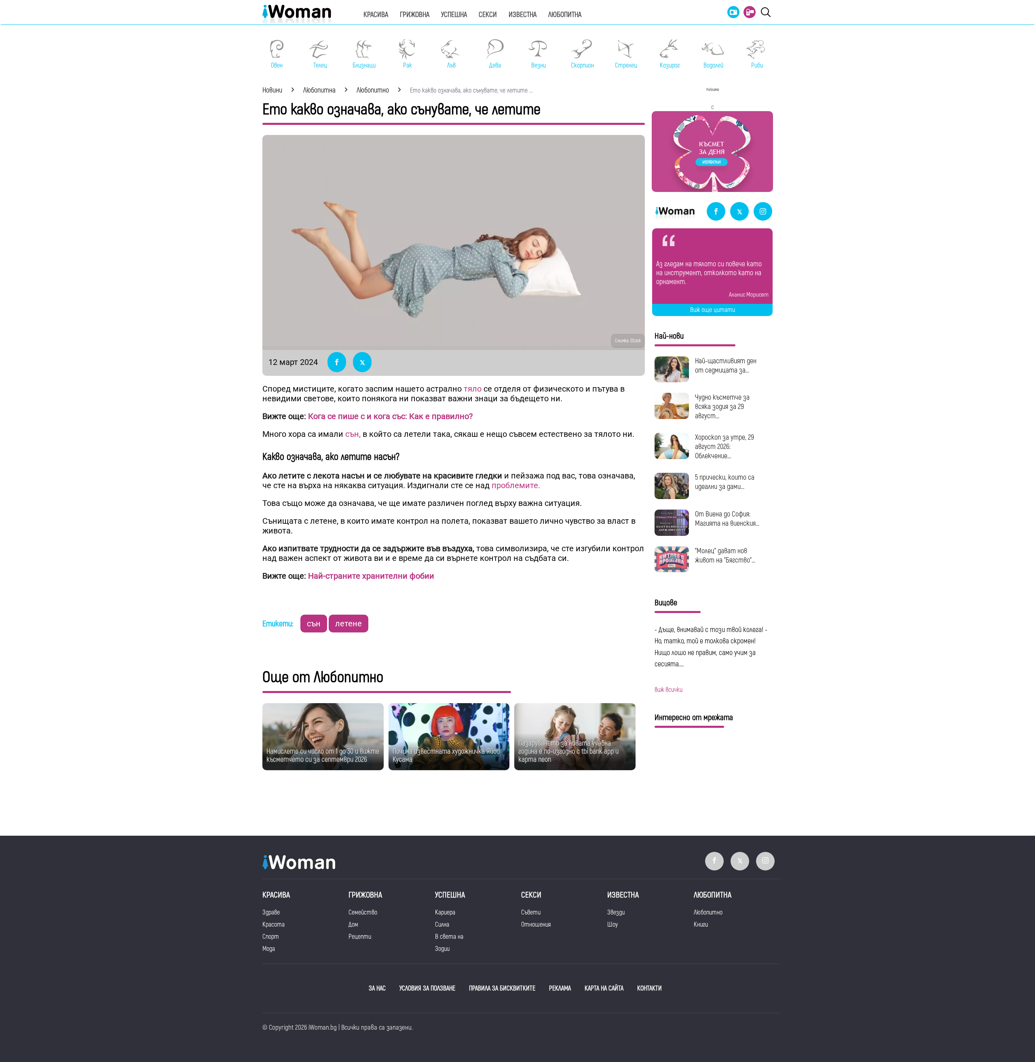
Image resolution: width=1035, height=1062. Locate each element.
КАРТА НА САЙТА (604, 988)
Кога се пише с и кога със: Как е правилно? (390, 416)
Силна (442, 925)
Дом (353, 925)
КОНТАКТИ (649, 988)
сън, (353, 434)
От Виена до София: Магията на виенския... (727, 519)
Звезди (616, 912)
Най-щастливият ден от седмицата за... (725, 365)
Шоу (612, 925)
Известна (523, 14)
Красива (375, 14)
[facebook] (716, 212)
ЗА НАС (377, 988)
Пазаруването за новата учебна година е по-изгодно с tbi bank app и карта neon (568, 751)
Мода (268, 949)
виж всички (668, 690)
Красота (273, 925)
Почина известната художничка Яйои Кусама (446, 755)
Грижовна (414, 14)
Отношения (536, 925)
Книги (701, 925)
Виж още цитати (712, 310)
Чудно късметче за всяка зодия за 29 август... (722, 407)
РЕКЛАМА (560, 988)
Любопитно (708, 912)
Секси (488, 14)
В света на (449, 937)
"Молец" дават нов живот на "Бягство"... (725, 555)
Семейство (363, 912)
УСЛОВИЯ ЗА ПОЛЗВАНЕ (427, 988)
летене (348, 623)
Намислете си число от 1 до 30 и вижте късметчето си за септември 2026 (322, 755)
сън (314, 623)
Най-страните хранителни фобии (371, 576)
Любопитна (564, 14)
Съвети (531, 912)
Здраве (271, 912)
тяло (473, 389)
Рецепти (360, 937)
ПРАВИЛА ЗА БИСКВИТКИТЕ (502, 988)
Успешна (454, 14)
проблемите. (515, 485)
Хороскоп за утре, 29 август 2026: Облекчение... (724, 447)
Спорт (270, 937)
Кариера (445, 912)
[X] (739, 212)
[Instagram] (763, 212)
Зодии (442, 949)
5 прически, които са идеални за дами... (724, 482)
